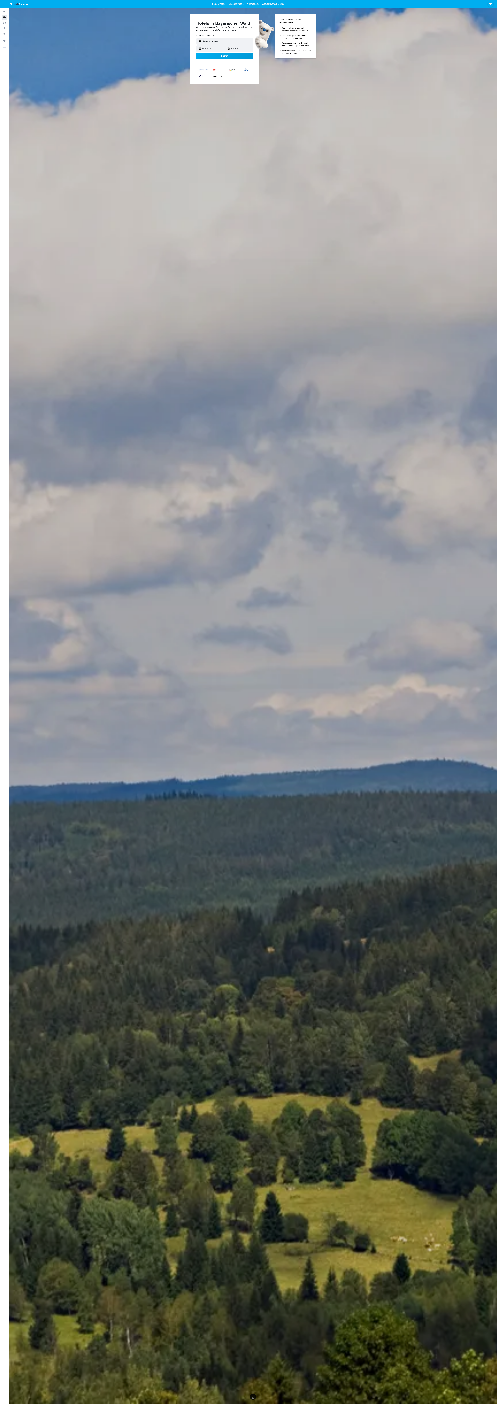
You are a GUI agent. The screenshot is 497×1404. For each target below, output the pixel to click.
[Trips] (4, 41)
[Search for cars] (4, 22)
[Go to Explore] (4, 33)
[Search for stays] (4, 17)
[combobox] (205, 35)
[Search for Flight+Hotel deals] (4, 28)
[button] (4, 4)
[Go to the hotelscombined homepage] (19, 4)
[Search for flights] (4, 11)
